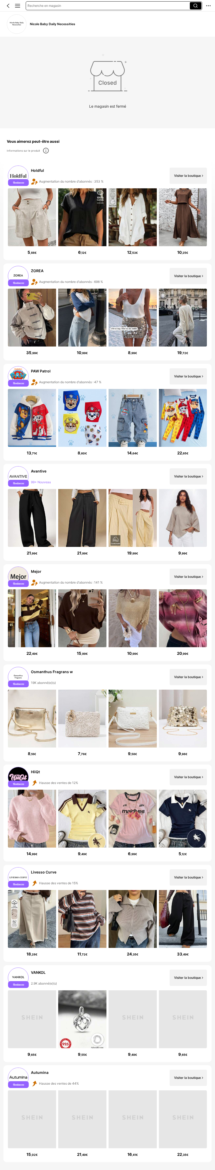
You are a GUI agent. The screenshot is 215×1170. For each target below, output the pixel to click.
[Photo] (18, 176)
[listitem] (107, 211)
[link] (16, 24)
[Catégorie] (17, 6)
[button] (8, 6)
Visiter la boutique (187, 176)
